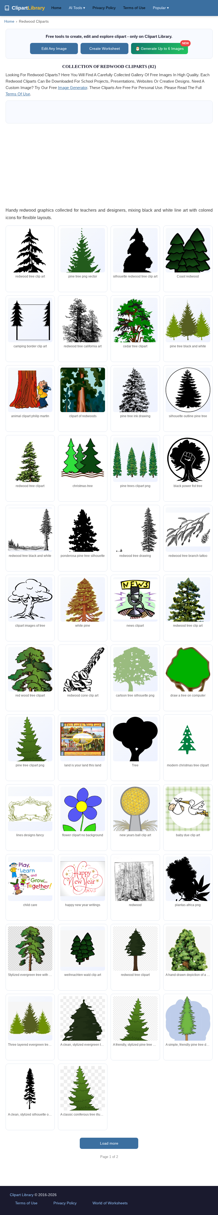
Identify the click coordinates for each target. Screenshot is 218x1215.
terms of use (18, 94)
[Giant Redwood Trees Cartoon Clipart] (82, 459)
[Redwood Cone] (82, 680)
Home (56, 8)
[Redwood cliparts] (82, 739)
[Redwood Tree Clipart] (188, 809)
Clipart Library (21, 1195)
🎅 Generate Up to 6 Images (161, 47)
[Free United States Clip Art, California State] (30, 389)
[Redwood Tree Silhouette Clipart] (135, 599)
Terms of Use (134, 8)
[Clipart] (188, 881)
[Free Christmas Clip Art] (188, 739)
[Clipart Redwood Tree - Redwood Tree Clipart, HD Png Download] (135, 951)
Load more (109, 1143)
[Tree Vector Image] (135, 460)
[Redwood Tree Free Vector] (30, 599)
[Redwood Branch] (188, 529)
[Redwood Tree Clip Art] (188, 390)
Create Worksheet (104, 48)
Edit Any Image (54, 48)
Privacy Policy (104, 8)
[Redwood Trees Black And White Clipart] (30, 809)
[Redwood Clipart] (188, 258)
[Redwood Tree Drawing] (30, 529)
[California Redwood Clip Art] (82, 271)
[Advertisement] (109, 165)
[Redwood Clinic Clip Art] (135, 401)
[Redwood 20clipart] (135, 743)
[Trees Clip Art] (188, 320)
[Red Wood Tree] (135, 538)
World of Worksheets (110, 1203)
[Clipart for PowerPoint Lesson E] (82, 402)
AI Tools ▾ (77, 8)
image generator (72, 87)
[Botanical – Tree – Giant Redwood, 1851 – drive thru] (135, 892)
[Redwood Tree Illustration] (30, 320)
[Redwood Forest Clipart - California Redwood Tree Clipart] (82, 948)
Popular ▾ (161, 8)
